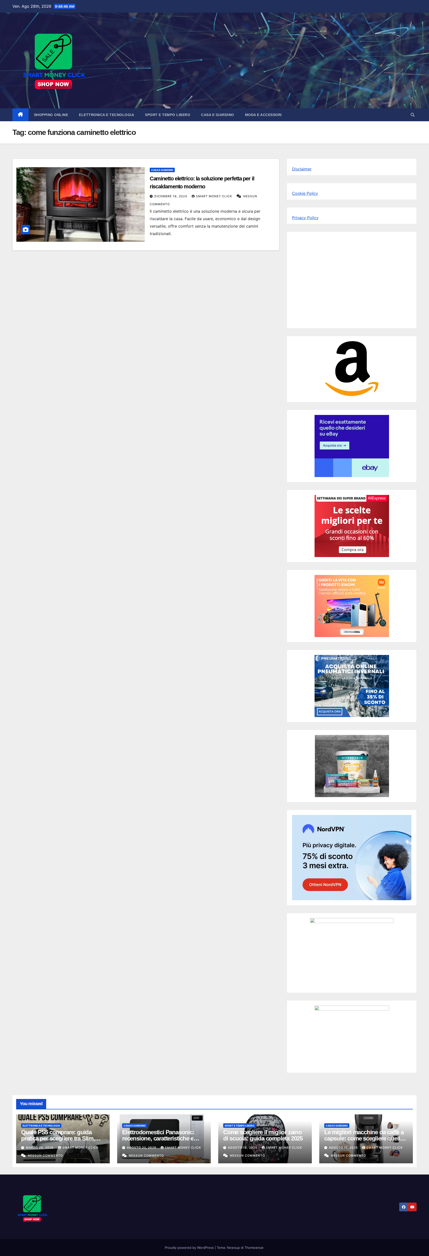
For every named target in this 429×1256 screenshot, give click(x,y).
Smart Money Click (214, 196)
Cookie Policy (305, 193)
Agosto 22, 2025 (142, 1147)
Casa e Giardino (217, 115)
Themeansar (254, 1248)
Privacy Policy (305, 217)
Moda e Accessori (263, 115)
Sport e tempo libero (167, 115)
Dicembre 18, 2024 (171, 196)
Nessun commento (45, 1155)
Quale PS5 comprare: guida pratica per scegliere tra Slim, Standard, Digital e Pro (58, 1138)
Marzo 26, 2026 (40, 1147)
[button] (413, 114)
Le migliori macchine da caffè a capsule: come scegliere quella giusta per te (364, 1138)
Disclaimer (302, 168)
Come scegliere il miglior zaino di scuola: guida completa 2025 (263, 1135)
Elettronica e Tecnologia (106, 115)
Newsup (233, 1248)
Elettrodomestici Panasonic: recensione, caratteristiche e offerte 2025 (158, 1138)
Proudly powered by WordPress (190, 1248)
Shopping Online (51, 115)
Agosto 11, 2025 (344, 1147)
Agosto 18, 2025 (243, 1147)
